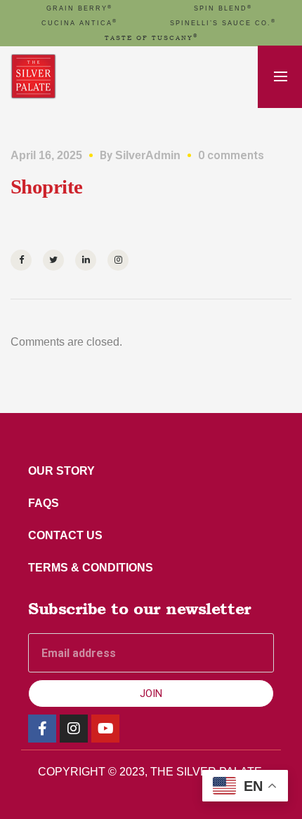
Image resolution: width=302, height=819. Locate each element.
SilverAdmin (147, 155)
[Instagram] (74, 729)
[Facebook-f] (42, 729)
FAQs (43, 503)
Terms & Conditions (90, 568)
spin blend (223, 8)
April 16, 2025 (46, 155)
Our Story (61, 471)
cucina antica (79, 23)
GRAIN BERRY (79, 8)
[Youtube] (105, 729)
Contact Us (65, 535)
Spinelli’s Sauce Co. (223, 23)
